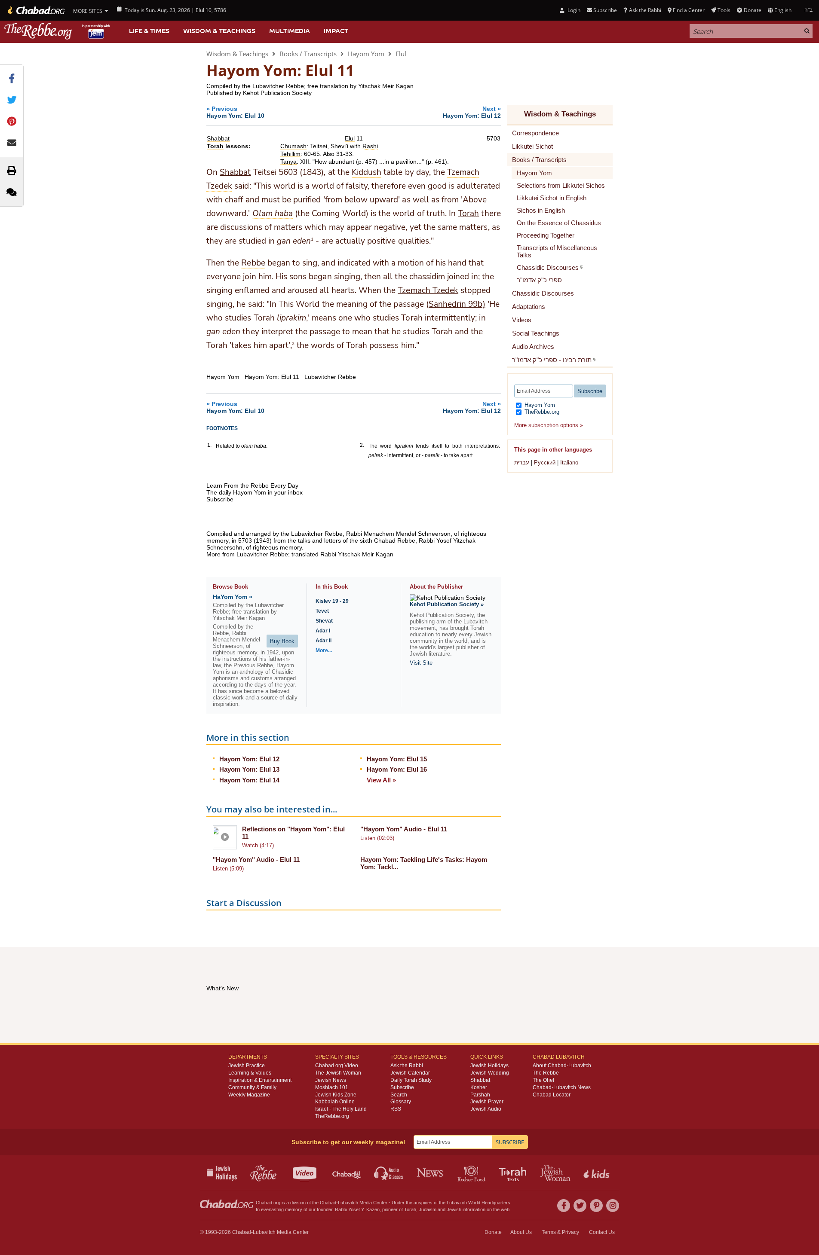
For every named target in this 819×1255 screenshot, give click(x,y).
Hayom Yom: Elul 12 (249, 759)
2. (362, 445)
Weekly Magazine (249, 1095)
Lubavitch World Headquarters (478, 1202)
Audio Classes (389, 1172)
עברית (521, 462)
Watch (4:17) (258, 845)
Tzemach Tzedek (428, 290)
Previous (235, 112)
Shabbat (235, 172)
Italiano (569, 462)
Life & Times (149, 31)
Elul (401, 53)
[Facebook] (563, 1205)
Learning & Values (249, 1073)
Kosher (478, 1087)
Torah (468, 213)
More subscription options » (548, 425)
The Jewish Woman (338, 1073)
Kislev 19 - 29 (332, 601)
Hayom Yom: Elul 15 (397, 759)
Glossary (400, 1102)
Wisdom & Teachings (219, 31)
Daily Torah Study (411, 1080)
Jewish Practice (246, 1066)
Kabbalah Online (335, 1102)
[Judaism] (35, 10)
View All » (381, 780)
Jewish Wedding (489, 1073)
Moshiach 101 (331, 1087)
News (430, 1172)
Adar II (323, 641)
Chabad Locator (552, 1095)
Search (398, 1095)
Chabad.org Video (336, 1066)
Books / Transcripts (308, 53)
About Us (521, 1232)
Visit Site (421, 663)
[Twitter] (580, 1205)
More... (324, 650)
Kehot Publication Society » (447, 604)
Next (472, 112)
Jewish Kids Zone (335, 1095)
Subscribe (402, 1087)
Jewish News (330, 1080)
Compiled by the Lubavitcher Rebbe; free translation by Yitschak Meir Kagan (310, 85)
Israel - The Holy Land (341, 1109)
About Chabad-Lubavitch (562, 1066)
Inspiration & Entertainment (259, 1080)
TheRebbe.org (541, 412)
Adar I (323, 631)
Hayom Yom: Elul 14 (249, 780)
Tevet (322, 611)
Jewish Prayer (486, 1102)
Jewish (454, 1209)
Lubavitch (348, 1202)
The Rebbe (546, 1073)
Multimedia (289, 31)
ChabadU (347, 1172)
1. (209, 445)
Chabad (328, 1202)
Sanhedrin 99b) (457, 304)
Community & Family (252, 1087)
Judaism (427, 1209)
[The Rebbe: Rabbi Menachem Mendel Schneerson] (58, 31)
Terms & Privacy (560, 1232)
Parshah (480, 1095)
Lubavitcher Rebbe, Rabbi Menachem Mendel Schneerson (371, 533)
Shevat (324, 621)
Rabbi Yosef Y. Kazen (357, 1209)
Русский (544, 462)
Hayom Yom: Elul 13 (249, 769)
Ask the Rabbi (645, 10)
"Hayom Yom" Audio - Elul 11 (403, 829)
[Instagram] (612, 1205)
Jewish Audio (485, 1109)
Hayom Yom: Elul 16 (397, 769)
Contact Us (602, 1232)
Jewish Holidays (489, 1066)
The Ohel (543, 1080)
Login (573, 10)
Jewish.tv (305, 1172)
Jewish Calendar (410, 1073)
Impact (336, 31)
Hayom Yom (366, 53)
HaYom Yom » (232, 596)
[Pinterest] (596, 1205)
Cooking (472, 1172)
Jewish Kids (597, 1172)
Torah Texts (514, 1172)
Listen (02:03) (377, 838)
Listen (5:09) (228, 868)
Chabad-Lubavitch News (562, 1087)
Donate (752, 10)
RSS (395, 1109)
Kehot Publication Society (277, 92)
